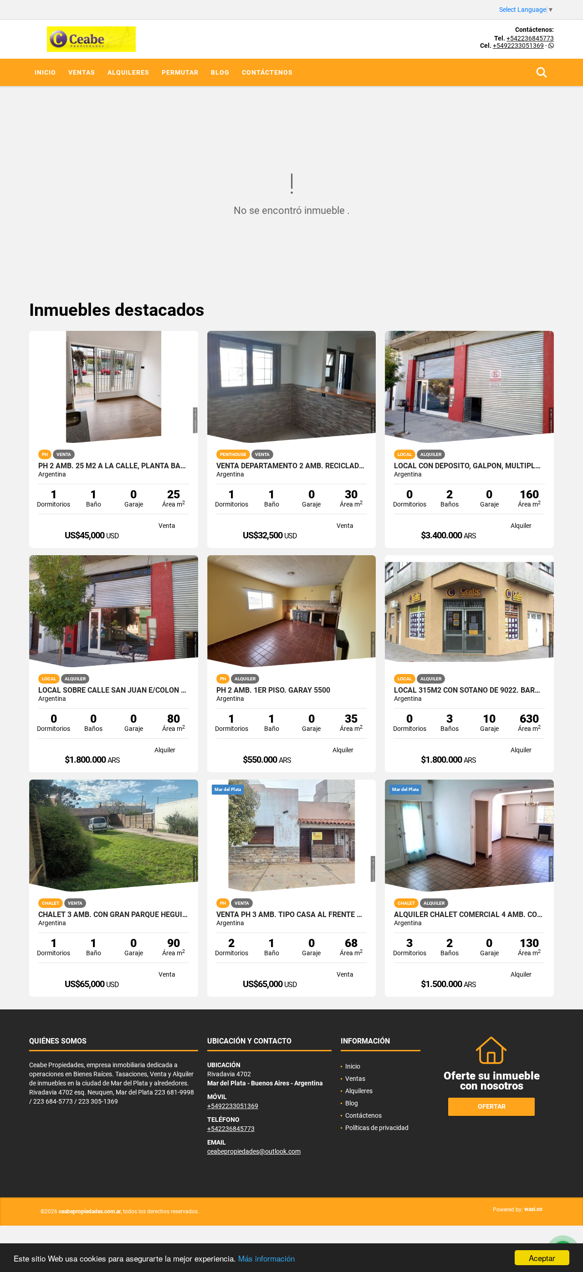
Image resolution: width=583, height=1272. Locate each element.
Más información (266, 1258)
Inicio (45, 72)
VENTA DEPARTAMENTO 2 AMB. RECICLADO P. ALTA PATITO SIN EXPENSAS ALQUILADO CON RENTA (291, 466)
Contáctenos (267, 72)
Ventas (81, 72)
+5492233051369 (518, 45)
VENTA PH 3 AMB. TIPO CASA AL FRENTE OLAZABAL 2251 (291, 914)
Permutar (180, 72)
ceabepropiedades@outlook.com (254, 1151)
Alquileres (128, 72)
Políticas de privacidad (377, 1127)
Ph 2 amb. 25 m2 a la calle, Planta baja (113, 466)
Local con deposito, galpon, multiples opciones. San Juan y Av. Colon (469, 466)
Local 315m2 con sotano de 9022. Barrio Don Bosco (469, 690)
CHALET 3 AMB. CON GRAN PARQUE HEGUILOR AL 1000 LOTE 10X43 (113, 914)
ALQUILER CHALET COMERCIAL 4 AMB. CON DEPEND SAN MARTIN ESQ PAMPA (469, 914)
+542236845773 (530, 38)
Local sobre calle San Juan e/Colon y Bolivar (113, 690)
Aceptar (542, 1257)
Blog (220, 72)
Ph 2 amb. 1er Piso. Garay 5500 (273, 690)
